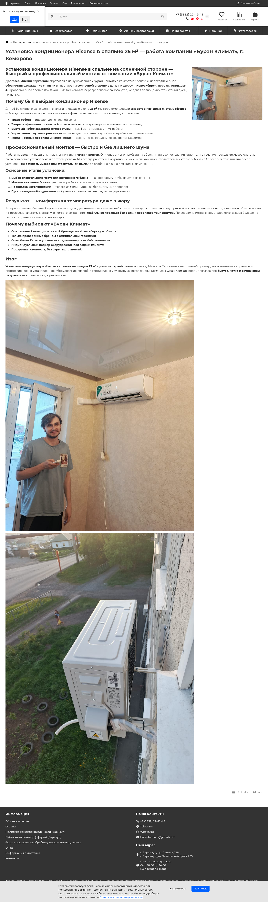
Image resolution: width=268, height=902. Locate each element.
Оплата (54, 3)
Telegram (146, 826)
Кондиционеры (27, 30)
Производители (98, 3)
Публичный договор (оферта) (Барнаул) (33, 837)
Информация (17, 814)
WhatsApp (147, 831)
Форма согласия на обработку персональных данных (43, 842)
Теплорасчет (78, 3)
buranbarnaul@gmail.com (157, 837)
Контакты (12, 858)
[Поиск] (163, 16)
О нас (28, 3)
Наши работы (180, 30)
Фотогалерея (247, 30)
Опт (64, 3)
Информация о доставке (22, 853)
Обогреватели (64, 30)
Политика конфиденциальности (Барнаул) (35, 831)
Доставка (40, 3)
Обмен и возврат (17, 821)
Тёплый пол (99, 30)
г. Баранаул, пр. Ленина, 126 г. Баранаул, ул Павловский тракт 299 (166, 854)
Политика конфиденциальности (121, 897)
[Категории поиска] (52, 16)
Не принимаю (178, 888)
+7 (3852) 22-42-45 (189, 14)
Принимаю (200, 888)
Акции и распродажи (139, 30)
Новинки (215, 30)
